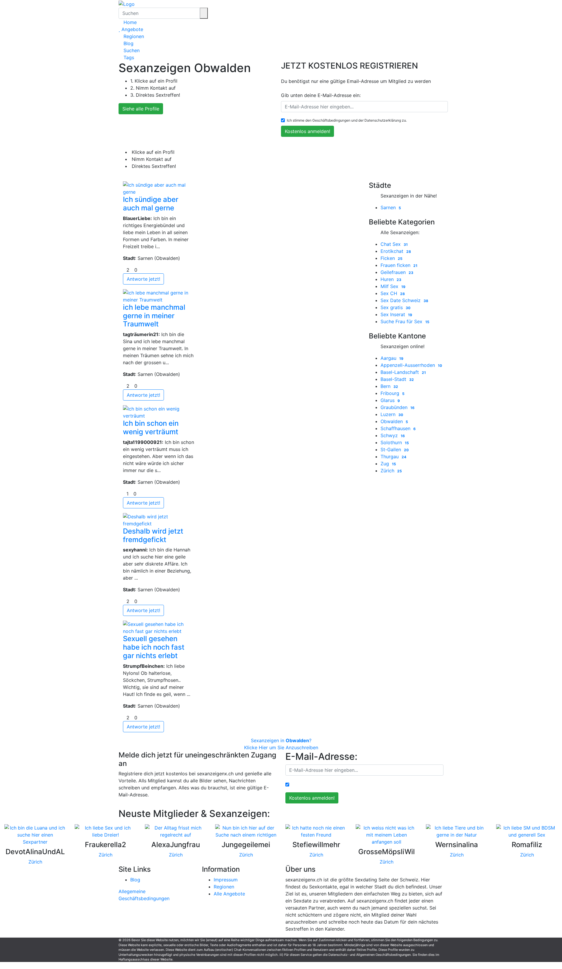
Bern (389, 386)
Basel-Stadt (397, 379)
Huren (391, 279)
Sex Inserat (396, 314)
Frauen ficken (399, 265)
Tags (128, 57)
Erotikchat (396, 251)
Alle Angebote (229, 894)
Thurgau (393, 456)
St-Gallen (395, 449)
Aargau (392, 358)
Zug (388, 463)
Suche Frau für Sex (405, 321)
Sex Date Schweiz (404, 300)
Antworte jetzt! (143, 279)
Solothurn (395, 442)
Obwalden (394, 421)
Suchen (131, 50)
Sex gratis (395, 307)
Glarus (390, 400)
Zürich (391, 471)
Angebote (131, 29)
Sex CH (393, 293)
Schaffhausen (398, 428)
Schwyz (393, 435)
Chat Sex (394, 244)
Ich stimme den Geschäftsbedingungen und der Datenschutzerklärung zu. (347, 120)
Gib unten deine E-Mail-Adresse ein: (321, 95)
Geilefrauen (397, 272)
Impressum (226, 880)
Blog (127, 43)
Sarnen (391, 207)
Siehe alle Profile (140, 109)
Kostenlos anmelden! (307, 131)
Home (129, 22)
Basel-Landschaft (403, 372)
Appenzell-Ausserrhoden (411, 365)
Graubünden (397, 407)
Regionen (133, 36)
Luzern (392, 414)
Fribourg (393, 393)
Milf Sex (393, 286)
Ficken (391, 258)
